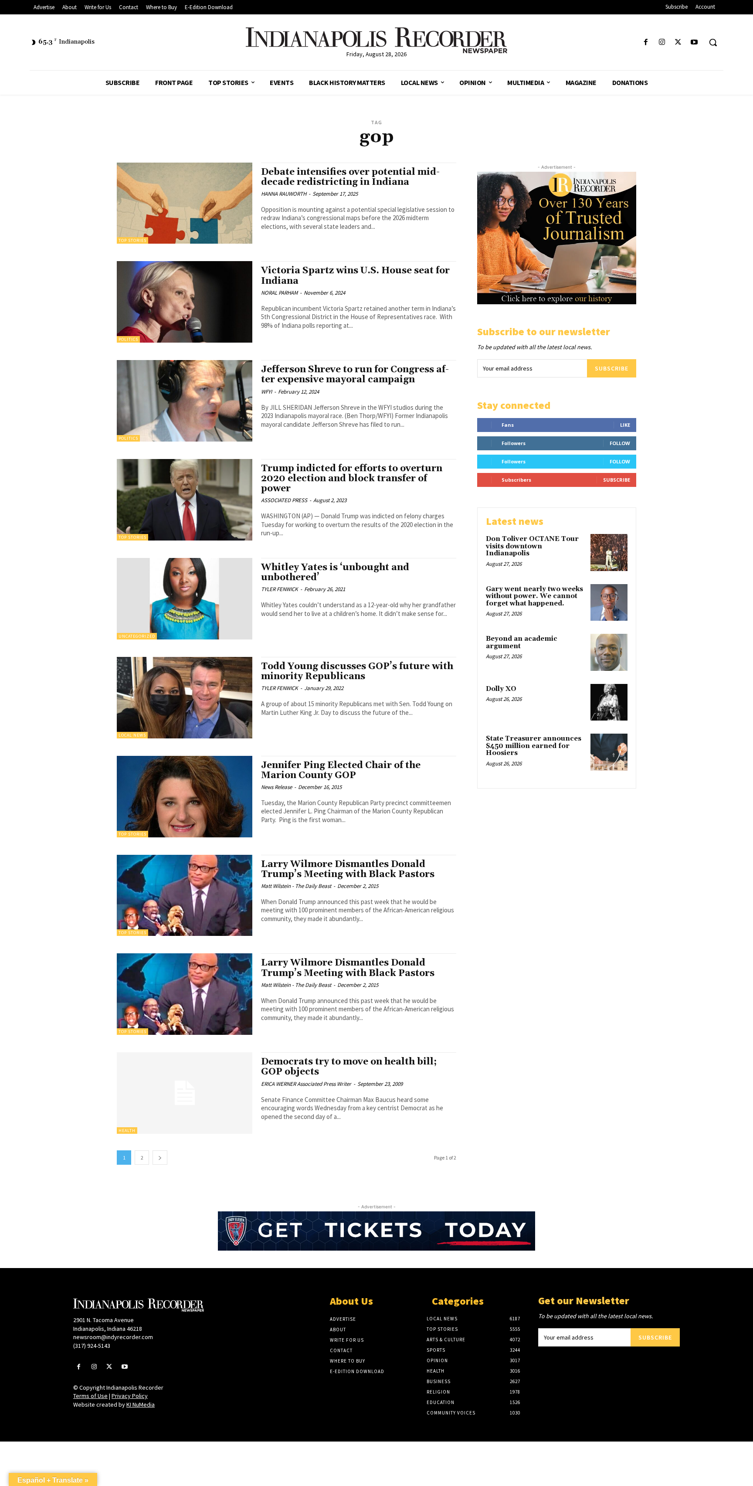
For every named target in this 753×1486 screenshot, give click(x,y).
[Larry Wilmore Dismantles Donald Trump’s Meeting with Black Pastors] (184, 895)
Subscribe (611, 368)
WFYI (266, 391)
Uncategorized (137, 636)
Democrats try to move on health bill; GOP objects (349, 1067)
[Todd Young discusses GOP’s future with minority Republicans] (184, 697)
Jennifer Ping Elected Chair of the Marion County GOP (341, 770)
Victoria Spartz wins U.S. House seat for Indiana (355, 275)
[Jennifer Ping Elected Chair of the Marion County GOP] (184, 796)
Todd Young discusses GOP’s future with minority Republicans (357, 671)
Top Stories (132, 240)
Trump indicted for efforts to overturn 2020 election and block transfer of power (351, 478)
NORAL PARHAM (279, 292)
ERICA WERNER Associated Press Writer (306, 1084)
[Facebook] (645, 42)
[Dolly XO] (609, 702)
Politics (128, 339)
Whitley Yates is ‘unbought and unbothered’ (335, 572)
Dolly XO (501, 689)
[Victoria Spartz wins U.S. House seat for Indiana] (184, 302)
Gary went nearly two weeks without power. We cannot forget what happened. (534, 596)
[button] (712, 42)
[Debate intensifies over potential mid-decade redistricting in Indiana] (184, 203)
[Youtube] (694, 42)
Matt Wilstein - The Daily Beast (296, 886)
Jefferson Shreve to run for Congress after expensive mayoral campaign (355, 374)
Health (127, 1130)
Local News (132, 735)
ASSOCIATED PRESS (284, 500)
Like (625, 425)
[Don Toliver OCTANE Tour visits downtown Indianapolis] (609, 552)
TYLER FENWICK (279, 589)
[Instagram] (662, 42)
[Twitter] (678, 42)
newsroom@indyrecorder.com (113, 1337)
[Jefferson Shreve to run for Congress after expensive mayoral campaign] (184, 401)
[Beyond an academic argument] (609, 652)
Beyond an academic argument (521, 642)
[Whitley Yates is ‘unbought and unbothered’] (184, 598)
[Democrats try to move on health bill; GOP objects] (184, 1093)
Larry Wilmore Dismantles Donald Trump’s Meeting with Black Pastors (347, 869)
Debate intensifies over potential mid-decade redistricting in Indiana (350, 177)
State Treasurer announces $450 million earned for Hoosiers (533, 745)
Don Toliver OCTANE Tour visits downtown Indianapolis (532, 546)
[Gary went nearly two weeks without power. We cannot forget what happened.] (609, 602)
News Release (276, 787)
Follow (620, 443)
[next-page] (160, 1157)
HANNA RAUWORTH (283, 193)
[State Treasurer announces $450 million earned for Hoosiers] (609, 752)
